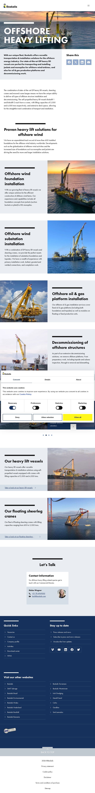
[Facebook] (69, 62)
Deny (17, 417)
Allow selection (47, 417)
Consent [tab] (16, 380)
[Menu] (88, 5)
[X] (75, 62)
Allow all (77, 417)
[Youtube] (59, 649)
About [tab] (78, 380)
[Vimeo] (52, 649)
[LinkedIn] (82, 62)
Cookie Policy (26, 394)
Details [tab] (47, 380)
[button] (43, 435)
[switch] (36, 408)
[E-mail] (88, 62)
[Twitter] (78, 649)
